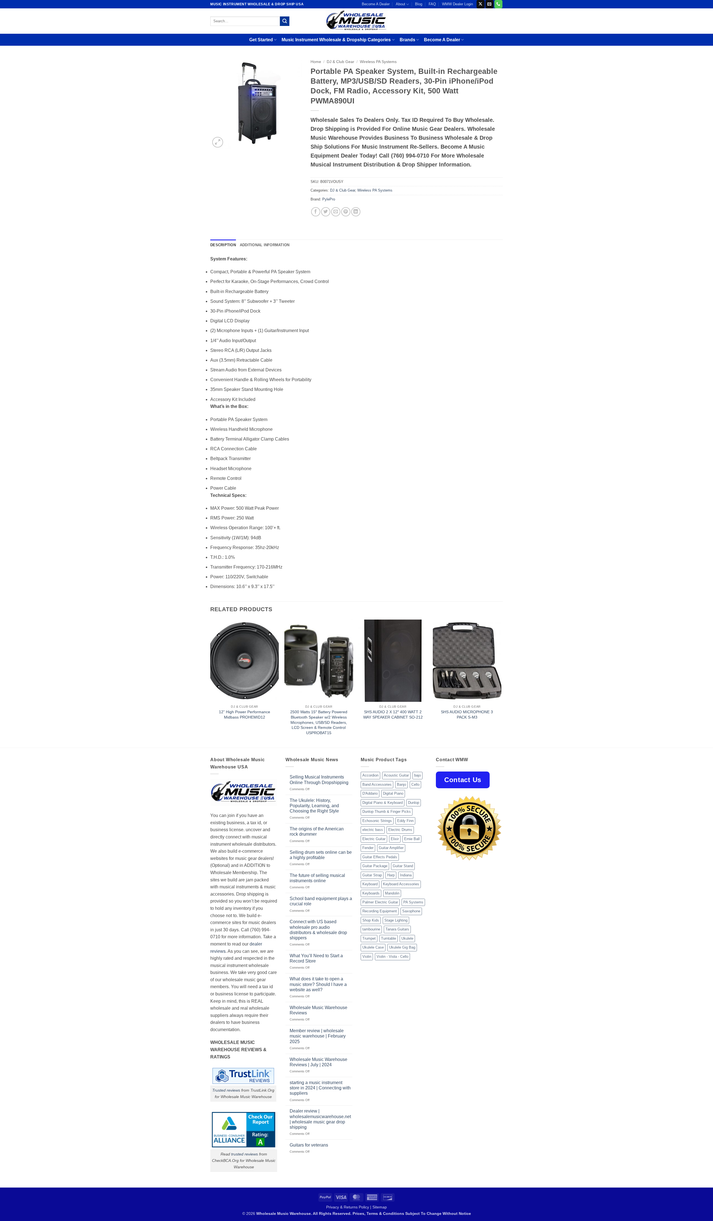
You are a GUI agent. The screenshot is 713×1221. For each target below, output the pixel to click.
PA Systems (413, 902)
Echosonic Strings (377, 821)
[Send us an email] (489, 4)
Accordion (370, 775)
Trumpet (369, 938)
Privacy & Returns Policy (347, 1207)
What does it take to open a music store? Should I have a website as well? (318, 984)
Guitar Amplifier (391, 848)
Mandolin (392, 893)
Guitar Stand (403, 866)
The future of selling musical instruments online (317, 878)
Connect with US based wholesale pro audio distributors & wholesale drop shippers (318, 929)
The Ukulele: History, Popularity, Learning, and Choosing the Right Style (314, 805)
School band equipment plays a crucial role (321, 901)
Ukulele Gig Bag (402, 947)
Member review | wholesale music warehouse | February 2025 (318, 1036)
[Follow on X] (481, 4)
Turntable (388, 938)
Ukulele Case (373, 947)
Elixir (395, 839)
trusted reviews (244, 1154)
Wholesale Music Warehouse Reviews (318, 1010)
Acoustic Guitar (396, 775)
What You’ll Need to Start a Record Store (316, 958)
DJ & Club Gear (340, 62)
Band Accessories (377, 784)
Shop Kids (370, 920)
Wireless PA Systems (378, 62)
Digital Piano (393, 793)
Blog (418, 4)
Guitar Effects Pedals (379, 857)
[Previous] (210, 683)
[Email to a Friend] (335, 211)
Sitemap (379, 1207)
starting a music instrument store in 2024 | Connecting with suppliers (320, 1088)
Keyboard (370, 884)
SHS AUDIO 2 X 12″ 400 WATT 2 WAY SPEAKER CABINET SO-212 (393, 714)
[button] (217, 142)
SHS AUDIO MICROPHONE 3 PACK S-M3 (467, 714)
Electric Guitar (373, 839)
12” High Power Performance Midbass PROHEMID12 (244, 714)
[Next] (501, 683)
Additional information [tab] (265, 245)
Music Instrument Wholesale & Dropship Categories (336, 39)
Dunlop (413, 803)
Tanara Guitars (397, 929)
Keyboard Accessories (401, 884)
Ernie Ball (412, 839)
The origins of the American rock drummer (317, 831)
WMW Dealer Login (457, 4)
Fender (367, 848)
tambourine (371, 929)
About (400, 4)
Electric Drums (400, 830)
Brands (407, 39)
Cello (415, 784)
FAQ (432, 4)
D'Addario (370, 793)
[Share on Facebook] (315, 211)
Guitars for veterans (309, 1145)
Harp (391, 875)
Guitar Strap (372, 875)
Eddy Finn (405, 821)
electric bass (372, 830)
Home (316, 62)
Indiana (406, 875)
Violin (366, 956)
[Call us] (498, 4)
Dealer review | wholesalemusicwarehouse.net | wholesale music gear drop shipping (320, 1119)
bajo (417, 775)
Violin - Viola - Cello (392, 956)
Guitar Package (374, 866)
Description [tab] (223, 245)
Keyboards (371, 893)
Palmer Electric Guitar (380, 902)
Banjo (401, 784)
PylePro (328, 199)
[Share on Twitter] (325, 211)
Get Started (261, 39)
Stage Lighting (395, 920)
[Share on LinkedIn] (355, 211)
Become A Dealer (376, 4)
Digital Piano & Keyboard (382, 803)
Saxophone (411, 911)
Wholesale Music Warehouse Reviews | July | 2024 (318, 1062)
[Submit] (284, 21)
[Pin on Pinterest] (345, 211)
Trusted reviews (226, 1090)
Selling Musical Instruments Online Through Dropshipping (319, 780)
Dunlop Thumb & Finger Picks (386, 811)
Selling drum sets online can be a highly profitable (321, 855)
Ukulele (407, 938)
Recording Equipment (379, 911)
